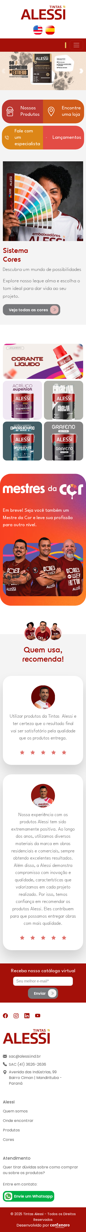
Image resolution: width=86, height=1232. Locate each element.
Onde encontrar (18, 1120)
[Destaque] (43, 361)
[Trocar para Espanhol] (50, 30)
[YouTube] (37, 1016)
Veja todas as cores (29, 309)
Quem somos (15, 1111)
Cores (8, 1139)
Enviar (40, 993)
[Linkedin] (26, 1016)
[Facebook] (5, 1016)
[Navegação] (76, 45)
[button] (82, 71)
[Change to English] (38, 30)
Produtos (11, 1130)
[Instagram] (16, 1016)
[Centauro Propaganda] (59, 1225)
